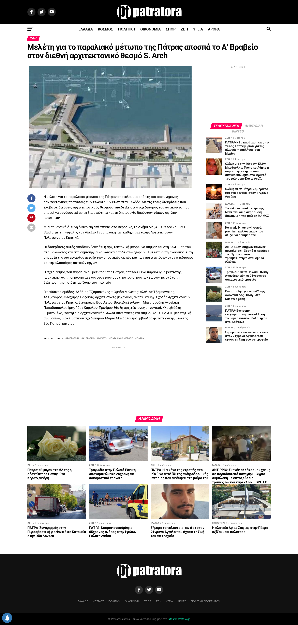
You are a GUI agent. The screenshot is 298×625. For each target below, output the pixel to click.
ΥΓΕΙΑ (198, 29)
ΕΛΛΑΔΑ (85, 29)
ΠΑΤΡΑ (140, 338)
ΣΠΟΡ (171, 29)
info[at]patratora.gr (179, 619)
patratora (73, 338)
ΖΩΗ (184, 29)
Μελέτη (102, 338)
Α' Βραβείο (89, 338)
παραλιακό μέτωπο (122, 338)
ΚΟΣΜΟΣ (105, 29)
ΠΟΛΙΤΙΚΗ (126, 29)
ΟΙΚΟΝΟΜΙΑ (150, 29)
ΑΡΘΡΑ (214, 29)
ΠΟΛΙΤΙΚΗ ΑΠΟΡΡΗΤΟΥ (205, 601)
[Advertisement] (119, 377)
